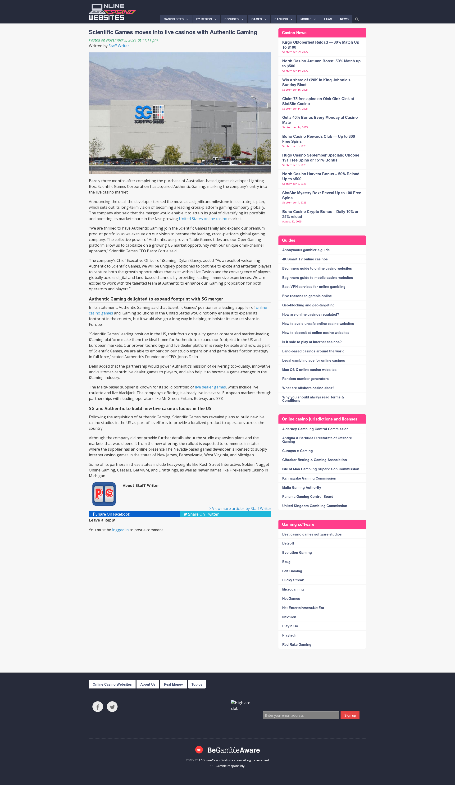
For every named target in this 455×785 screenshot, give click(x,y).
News (344, 19)
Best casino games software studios (312, 534)
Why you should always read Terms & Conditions (313, 399)
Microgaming (293, 589)
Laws (328, 19)
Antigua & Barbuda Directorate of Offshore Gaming (317, 439)
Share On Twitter (203, 514)
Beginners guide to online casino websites (317, 268)
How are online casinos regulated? (310, 314)
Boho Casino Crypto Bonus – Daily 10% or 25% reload (320, 214)
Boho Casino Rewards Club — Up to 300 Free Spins (318, 139)
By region (204, 19)
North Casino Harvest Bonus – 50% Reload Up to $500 (320, 176)
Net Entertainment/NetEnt (303, 607)
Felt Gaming (292, 570)
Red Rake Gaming (296, 644)
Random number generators (305, 378)
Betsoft (288, 543)
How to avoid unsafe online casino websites (318, 323)
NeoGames (291, 598)
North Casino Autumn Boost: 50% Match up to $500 (321, 63)
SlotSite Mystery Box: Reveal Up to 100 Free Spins (321, 195)
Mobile (305, 19)
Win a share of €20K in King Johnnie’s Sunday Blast (316, 82)
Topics (196, 684)
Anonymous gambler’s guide (306, 249)
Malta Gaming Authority (301, 487)
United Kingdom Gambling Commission (314, 505)
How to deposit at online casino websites (315, 332)
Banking (281, 19)
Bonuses (231, 19)
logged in (120, 529)
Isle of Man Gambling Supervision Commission (320, 468)
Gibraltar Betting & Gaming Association (314, 459)
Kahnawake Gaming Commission (309, 478)
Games (256, 19)
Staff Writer (119, 45)
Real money (173, 684)
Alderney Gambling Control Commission (315, 428)
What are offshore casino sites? (308, 387)
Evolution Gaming (297, 552)
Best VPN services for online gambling (314, 286)
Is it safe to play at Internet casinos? (312, 341)
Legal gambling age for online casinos (313, 360)
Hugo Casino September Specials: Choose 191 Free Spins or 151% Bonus (320, 157)
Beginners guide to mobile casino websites (317, 277)
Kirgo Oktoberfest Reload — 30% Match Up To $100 (320, 44)
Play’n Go (290, 625)
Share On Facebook (112, 514)
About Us (147, 684)
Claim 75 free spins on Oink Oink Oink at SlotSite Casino (318, 101)
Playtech (289, 635)
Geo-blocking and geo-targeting (308, 305)
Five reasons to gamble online (307, 295)
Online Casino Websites (112, 684)
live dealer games (210, 387)
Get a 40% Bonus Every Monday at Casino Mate (320, 120)
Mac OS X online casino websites (309, 369)
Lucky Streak (293, 579)
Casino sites (174, 19)
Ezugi (286, 561)
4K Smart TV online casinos (305, 259)
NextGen (289, 616)
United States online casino (203, 218)
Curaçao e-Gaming (297, 450)
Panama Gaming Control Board (307, 496)
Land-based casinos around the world (313, 351)
